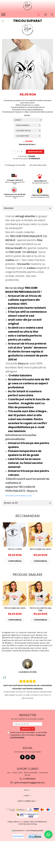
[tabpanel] (27, 64)
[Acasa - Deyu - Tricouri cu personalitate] (27, 6)
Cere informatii (39, 165)
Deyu (26, 790)
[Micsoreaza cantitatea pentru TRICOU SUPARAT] (14, 152)
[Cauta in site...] (52, 14)
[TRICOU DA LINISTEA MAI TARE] (40, 593)
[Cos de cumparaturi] (45, 14)
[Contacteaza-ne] (39, 14)
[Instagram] (32, 757)
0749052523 (29, 778)
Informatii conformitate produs (18, 495)
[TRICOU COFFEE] (15, 534)
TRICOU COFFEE (15, 549)
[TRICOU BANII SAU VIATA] (40, 534)
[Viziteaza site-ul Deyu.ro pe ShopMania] (35, 836)
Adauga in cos (35, 152)
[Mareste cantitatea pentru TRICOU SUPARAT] (22, 152)
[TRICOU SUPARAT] (27, 64)
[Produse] (3, 15)
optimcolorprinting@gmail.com (29, 782)
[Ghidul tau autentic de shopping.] (18, 836)
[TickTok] (27, 757)
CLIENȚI (26, 795)
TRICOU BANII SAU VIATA (40, 549)
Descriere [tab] (8, 208)
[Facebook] (22, 757)
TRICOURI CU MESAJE (23, 252)
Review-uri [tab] (11, 502)
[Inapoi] (2, 21)
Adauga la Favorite (16, 165)
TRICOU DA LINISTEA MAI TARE (40, 609)
